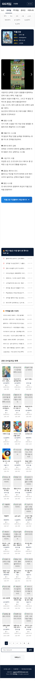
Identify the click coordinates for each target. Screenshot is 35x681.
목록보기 (17, 657)
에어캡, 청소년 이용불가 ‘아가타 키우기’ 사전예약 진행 (16, 288)
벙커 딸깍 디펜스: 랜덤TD (17, 544)
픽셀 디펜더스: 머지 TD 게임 (28, 462)
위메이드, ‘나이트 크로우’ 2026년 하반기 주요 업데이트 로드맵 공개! (16, 278)
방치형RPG (17, 20)
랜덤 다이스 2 (17, 489)
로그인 (30, 3)
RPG (5, 16)
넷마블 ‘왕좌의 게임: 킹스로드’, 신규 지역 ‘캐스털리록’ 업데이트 (16, 298)
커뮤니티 (31, 10)
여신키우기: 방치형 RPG (17, 380)
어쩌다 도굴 (6, 434)
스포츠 (29, 16)
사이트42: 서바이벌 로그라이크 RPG (6, 407)
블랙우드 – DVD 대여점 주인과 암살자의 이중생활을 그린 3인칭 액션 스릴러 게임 (14, 323)
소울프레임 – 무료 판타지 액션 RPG (13, 352)
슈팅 (23, 16)
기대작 (15, 4)
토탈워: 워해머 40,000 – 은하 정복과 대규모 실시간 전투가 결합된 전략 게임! (14, 339)
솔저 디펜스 (28, 379)
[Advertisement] (17, 52)
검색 (30, 650)
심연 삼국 (17, 516)
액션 (11, 16)
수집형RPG (27, 20)
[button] (31, 74)
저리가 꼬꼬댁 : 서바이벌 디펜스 (29, 626)
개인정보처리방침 (26, 669)
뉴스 (2, 10)
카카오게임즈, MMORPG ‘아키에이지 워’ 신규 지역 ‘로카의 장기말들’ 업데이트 (16, 273)
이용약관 (15, 669)
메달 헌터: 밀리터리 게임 (17, 599)
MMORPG (8, 20)
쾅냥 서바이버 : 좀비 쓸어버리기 (17, 571)
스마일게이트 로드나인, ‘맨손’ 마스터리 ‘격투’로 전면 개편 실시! (16, 283)
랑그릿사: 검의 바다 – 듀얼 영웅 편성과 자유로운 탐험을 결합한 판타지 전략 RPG (14, 319)
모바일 (8, 10)
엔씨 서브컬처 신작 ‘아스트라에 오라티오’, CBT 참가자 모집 (16, 268)
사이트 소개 (7, 669)
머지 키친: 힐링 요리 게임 (29, 599)
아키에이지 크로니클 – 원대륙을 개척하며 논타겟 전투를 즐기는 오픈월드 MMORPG (14, 331)
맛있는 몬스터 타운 (6, 489)
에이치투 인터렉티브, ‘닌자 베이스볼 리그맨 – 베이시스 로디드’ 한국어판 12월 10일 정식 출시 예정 (16, 302)
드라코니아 (28, 434)
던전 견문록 (6, 598)
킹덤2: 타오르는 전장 (6, 571)
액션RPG (17, 24)
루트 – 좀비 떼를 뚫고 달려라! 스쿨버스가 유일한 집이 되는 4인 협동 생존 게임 (14, 347)
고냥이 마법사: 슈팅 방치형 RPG (29, 517)
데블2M (6, 516)
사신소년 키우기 (17, 462)
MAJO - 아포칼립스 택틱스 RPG (6, 544)
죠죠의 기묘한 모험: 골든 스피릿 (29, 489)
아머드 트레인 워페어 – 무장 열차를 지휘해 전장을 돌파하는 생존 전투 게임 (14, 315)
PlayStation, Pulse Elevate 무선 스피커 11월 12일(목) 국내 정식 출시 (16, 293)
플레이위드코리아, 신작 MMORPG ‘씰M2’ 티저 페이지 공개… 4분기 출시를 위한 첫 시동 (16, 258)
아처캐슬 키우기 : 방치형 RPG (6, 380)
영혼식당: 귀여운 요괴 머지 (17, 626)
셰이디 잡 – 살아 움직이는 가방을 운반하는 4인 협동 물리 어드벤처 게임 (14, 343)
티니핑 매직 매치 (28, 571)
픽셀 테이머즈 (28, 407)
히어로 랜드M (28, 544)
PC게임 (16, 10)
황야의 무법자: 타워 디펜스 (17, 407)
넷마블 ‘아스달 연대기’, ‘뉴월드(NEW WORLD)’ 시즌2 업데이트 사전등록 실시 (16, 263)
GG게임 (6, 3)
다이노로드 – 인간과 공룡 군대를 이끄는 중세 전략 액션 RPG (14, 335)
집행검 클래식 (6, 626)
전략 (17, 16)
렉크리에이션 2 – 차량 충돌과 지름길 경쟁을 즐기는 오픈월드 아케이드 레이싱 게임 (14, 327)
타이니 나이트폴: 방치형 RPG (17, 434)
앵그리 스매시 (6, 462)
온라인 (23, 10)
